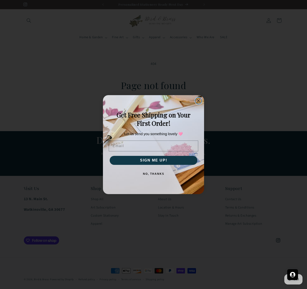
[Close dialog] (198, 100)
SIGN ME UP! (153, 160)
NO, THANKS (153, 173)
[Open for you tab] (292, 274)
